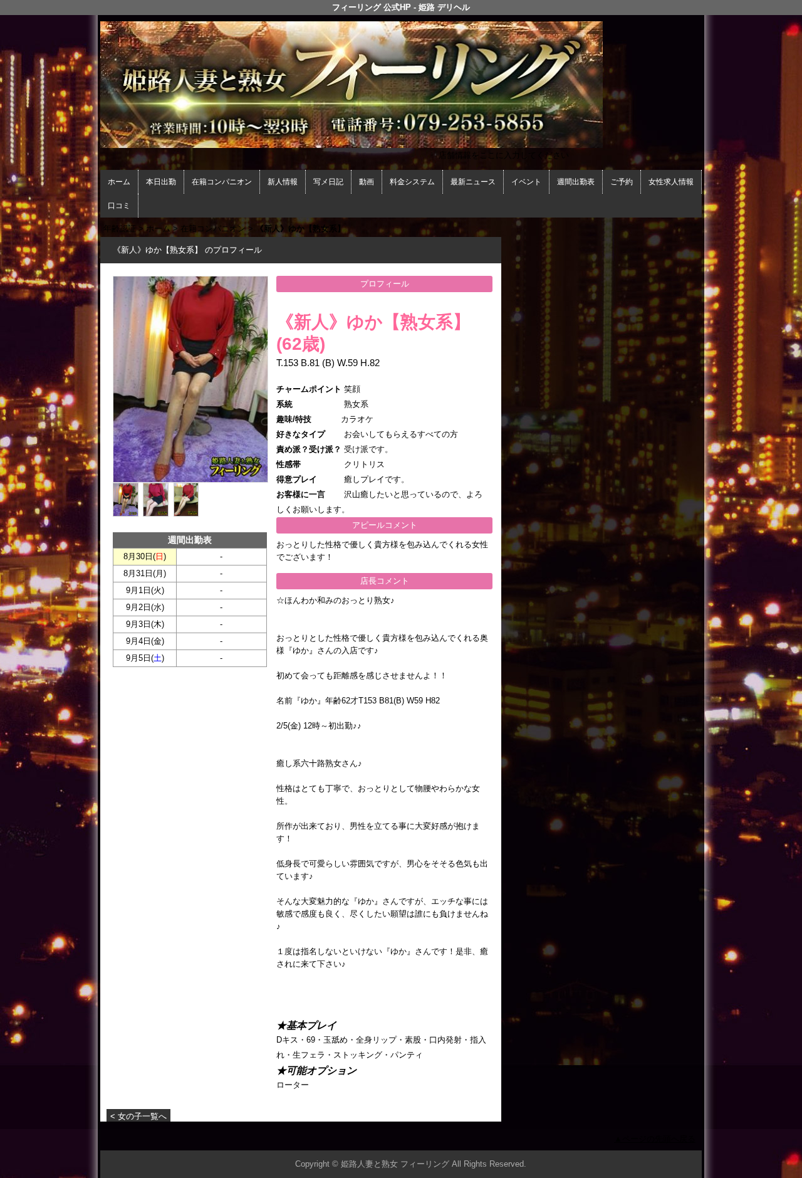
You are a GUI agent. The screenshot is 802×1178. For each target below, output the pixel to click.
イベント (526, 181)
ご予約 (621, 181)
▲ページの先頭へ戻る (654, 1139)
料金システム (412, 181)
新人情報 (283, 181)
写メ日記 (328, 181)
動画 (366, 181)
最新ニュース (473, 181)
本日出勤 (161, 181)
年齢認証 (119, 228)
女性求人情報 (671, 181)
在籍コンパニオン (222, 181)
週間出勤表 (576, 181)
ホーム (119, 181)
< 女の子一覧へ (138, 1116)
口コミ (119, 205)
